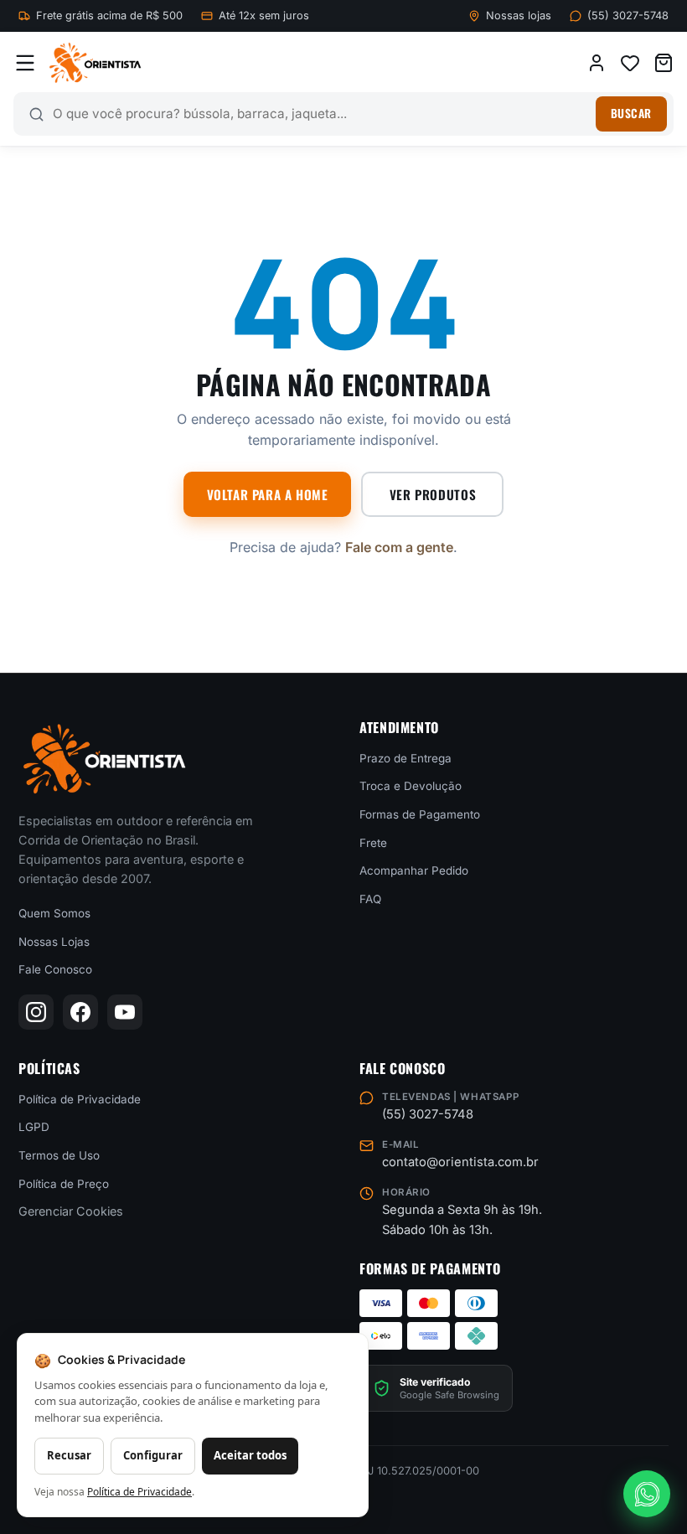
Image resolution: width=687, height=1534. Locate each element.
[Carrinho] (663, 63)
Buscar (631, 113)
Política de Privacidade (79, 1098)
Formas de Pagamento (419, 814)
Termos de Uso (59, 1155)
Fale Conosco (55, 969)
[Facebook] (80, 1012)
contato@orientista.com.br (460, 1162)
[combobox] (320, 114)
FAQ (370, 898)
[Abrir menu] (25, 63)
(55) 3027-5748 (628, 15)
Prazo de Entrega (405, 757)
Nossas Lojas (54, 941)
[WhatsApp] (646, 1493)
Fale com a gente (399, 547)
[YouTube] (124, 1012)
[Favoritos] (630, 63)
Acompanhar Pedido (413, 870)
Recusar (69, 1455)
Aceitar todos (250, 1455)
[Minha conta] (596, 63)
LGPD (33, 1127)
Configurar (153, 1455)
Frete (373, 842)
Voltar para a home (267, 494)
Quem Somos (54, 913)
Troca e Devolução (410, 786)
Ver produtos (433, 494)
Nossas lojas (518, 15)
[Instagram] (36, 1012)
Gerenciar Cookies (70, 1211)
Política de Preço (63, 1183)
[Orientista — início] (95, 63)
